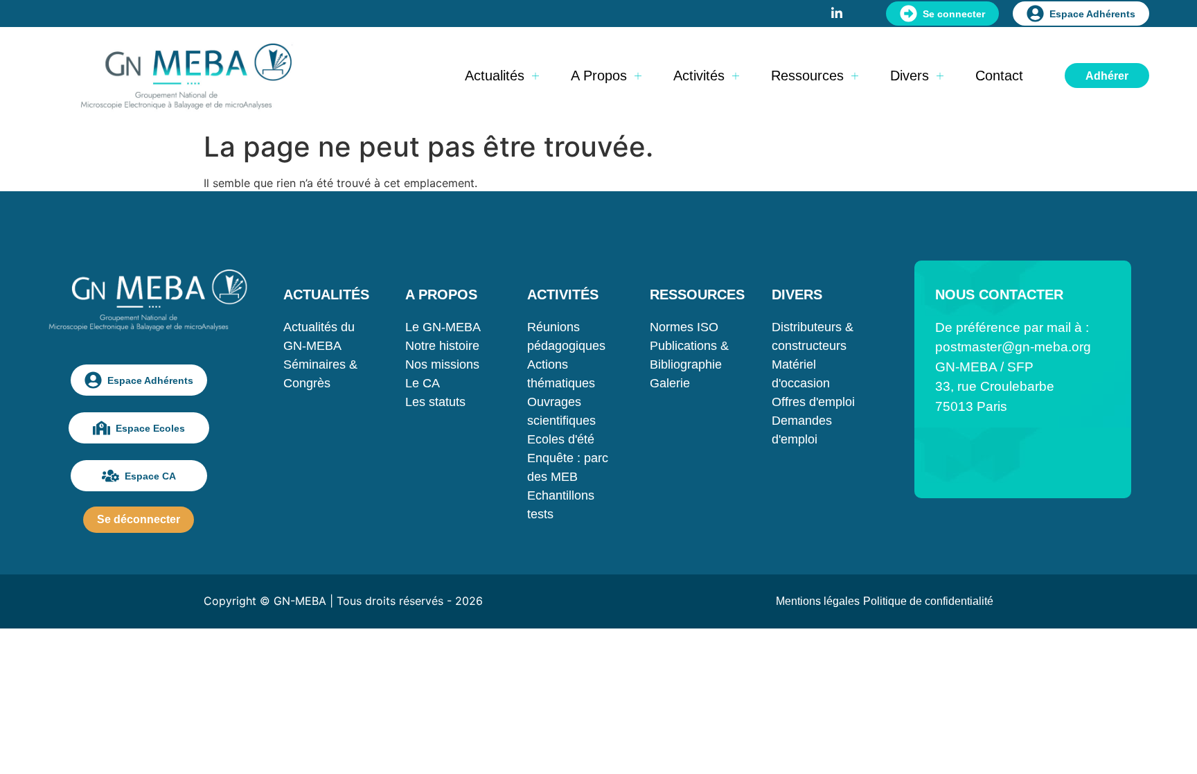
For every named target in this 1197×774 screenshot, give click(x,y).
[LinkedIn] (836, 11)
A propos (599, 75)
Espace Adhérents (1092, 13)
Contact (999, 75)
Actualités (494, 75)
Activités (699, 75)
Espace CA (150, 476)
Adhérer (1106, 76)
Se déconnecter (138, 519)
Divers (909, 75)
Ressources (807, 75)
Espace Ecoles (150, 428)
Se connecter (954, 13)
